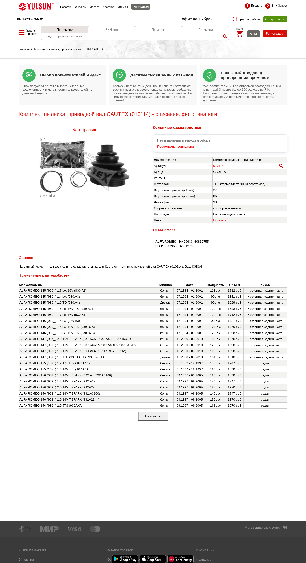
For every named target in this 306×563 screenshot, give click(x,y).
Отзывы (123, 7)
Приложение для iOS (153, 559)
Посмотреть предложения (176, 146)
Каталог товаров (120, 550)
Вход (253, 33)
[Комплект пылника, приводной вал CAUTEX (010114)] (84, 196)
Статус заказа (275, 19)
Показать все (153, 416)
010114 (218, 166)
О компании (205, 550)
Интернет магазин (33, 550)
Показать (219, 220)
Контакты (80, 7)
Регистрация (275, 33)
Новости (65, 7)
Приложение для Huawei (180, 559)
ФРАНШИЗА (141, 6)
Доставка (108, 7)
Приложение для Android (125, 559)
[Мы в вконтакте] (284, 527)
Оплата (94, 7)
